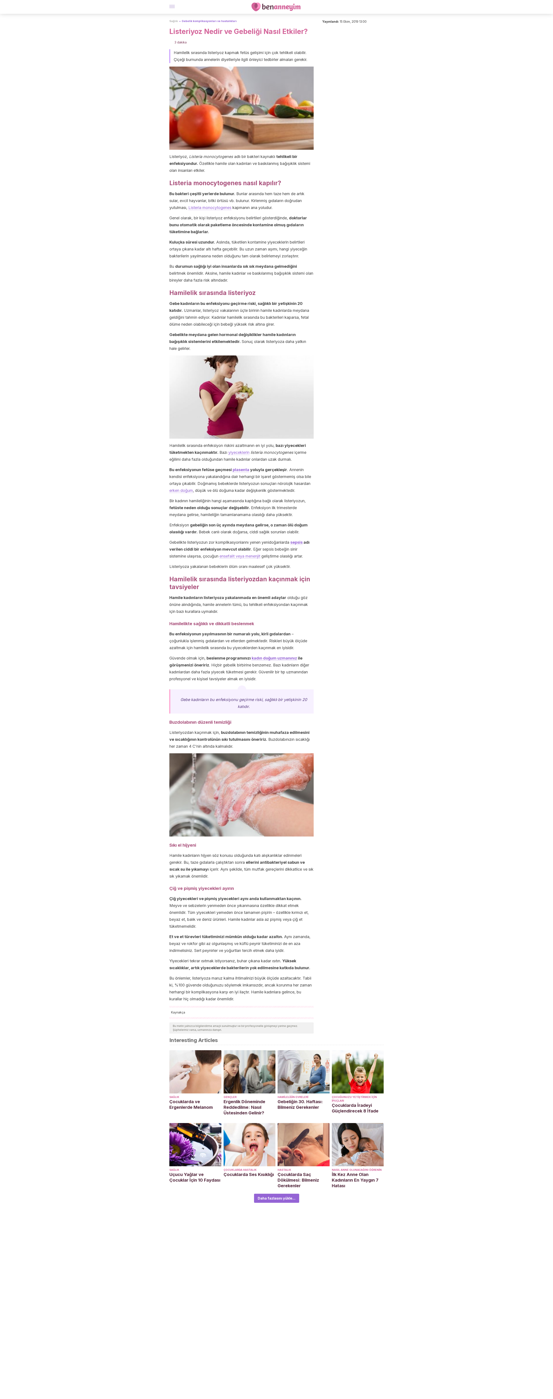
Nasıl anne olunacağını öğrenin (357, 1169)
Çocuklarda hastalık (240, 1169)
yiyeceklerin (238, 452)
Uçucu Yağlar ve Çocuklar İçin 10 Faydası (194, 1177)
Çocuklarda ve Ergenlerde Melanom (191, 1104)
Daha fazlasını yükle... (277, 1198)
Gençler (230, 1097)
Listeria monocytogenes (209, 207)
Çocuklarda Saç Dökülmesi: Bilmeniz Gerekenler (298, 1180)
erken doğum (181, 490)
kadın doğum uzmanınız (274, 658)
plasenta (241, 469)
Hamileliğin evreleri (293, 1097)
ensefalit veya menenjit (239, 556)
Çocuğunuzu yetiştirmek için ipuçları (354, 1098)
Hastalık (284, 1169)
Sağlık (173, 21)
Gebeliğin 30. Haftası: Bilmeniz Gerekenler (300, 1104)
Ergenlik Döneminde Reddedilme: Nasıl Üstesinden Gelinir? (244, 1107)
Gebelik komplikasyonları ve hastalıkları (209, 21)
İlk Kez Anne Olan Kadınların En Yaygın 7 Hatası (355, 1180)
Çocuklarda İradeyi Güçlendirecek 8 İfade (355, 1108)
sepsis (296, 542)
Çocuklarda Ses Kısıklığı (249, 1174)
